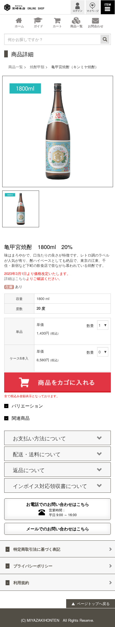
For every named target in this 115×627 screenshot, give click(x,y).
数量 (90, 325)
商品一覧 (15, 66)
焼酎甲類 (37, 66)
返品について (29, 470)
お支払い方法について (39, 438)
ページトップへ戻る (93, 603)
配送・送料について (37, 454)
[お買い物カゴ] (57, 21)
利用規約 (21, 582)
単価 (40, 324)
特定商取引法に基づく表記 (36, 549)
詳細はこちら (15, 278)
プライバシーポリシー (32, 566)
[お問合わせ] (95, 21)
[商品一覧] (76, 21)
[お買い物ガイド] (38, 21)
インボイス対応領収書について (50, 485)
